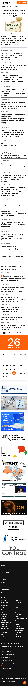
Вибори (17, 607)
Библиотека (18, 602)
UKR (14, 1)
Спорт (3, 639)
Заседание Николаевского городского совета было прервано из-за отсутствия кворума (13, 92)
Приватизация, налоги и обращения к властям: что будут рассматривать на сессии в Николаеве (12, 133)
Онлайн (3, 636)
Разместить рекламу (7, 665)
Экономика (18, 632)
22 (20, 332)
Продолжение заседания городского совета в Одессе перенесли (13, 225)
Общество (4, 624)
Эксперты (4, 582)
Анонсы (3, 575)
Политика (18, 636)
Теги (10, 6)
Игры (2, 634)
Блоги (3, 586)
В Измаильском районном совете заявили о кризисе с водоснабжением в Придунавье (13, 289)
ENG (15, 3)
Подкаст (17, 624)
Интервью (4, 579)
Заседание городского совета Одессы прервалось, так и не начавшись (13, 278)
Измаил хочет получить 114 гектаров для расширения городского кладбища (10, 309)
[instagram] (6, 671)
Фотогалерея (5, 628)
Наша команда (5, 657)
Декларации (5, 589)
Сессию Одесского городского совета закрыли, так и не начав (13, 213)
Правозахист (5, 626)
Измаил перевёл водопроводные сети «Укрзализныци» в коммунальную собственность (12, 258)
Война (3, 609)
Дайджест (18, 612)
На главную (4, 6)
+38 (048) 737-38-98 (7, 651)
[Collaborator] (14, 421)
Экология (4, 632)
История (3, 616)
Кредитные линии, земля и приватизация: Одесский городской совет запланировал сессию (13, 299)
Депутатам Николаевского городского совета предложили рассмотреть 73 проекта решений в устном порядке (14, 119)
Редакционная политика (8, 660)
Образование (19, 634)
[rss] (12, 671)
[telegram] (10, 671)
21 (17, 332)
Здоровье (4, 614)
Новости (3, 569)
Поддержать (22, 2)
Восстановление (20, 609)
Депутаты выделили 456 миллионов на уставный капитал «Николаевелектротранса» (13, 67)
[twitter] (3, 671)
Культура (4, 618)
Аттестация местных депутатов (5, 604)
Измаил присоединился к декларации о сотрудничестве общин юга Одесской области (12, 248)
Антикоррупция (19, 600)
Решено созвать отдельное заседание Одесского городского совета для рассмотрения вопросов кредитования (13, 191)
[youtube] (8, 671)
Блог (2, 607)
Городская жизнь (6, 612)
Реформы (18, 626)
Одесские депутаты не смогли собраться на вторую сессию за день (14, 166)
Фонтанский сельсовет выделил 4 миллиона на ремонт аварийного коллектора (13, 327)
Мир (16, 620)
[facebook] (1, 671)
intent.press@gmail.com (8, 649)
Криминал (18, 616)
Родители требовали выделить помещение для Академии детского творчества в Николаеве (12, 78)
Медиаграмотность (21, 618)
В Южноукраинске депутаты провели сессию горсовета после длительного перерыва (13, 267)
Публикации (5, 572)
